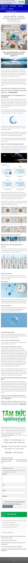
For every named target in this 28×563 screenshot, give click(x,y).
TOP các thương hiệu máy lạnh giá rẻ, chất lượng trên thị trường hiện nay (13, 543)
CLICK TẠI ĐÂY (12, 92)
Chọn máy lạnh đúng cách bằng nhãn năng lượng (11, 546)
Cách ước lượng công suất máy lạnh (8, 540)
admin (19, 21)
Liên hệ (11, 8)
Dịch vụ (20, 6)
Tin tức (3, 8)
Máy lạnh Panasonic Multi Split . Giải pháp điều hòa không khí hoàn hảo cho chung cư (13, 537)
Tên (4, 485)
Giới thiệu (13, 6)
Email (4, 490)
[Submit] (26, 532)
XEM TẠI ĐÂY (8, 398)
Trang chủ (4, 6)
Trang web (5, 496)
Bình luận (5, 474)
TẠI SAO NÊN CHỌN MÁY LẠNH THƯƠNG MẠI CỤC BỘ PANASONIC (13, 549)
